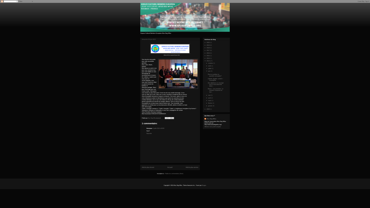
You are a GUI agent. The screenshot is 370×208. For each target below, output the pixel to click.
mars (210, 100)
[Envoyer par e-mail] (166, 118)
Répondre (149, 133)
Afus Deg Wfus (211, 119)
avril (209, 98)
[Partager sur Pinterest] (173, 118)
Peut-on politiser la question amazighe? (215, 75)
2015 (208, 55)
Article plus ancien (192, 167)
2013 (208, 61)
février (210, 103)
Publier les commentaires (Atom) (174, 173)
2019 (208, 45)
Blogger (204, 185)
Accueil (169, 167)
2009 (208, 109)
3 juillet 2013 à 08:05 (158, 128)
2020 (208, 42)
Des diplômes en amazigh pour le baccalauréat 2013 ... (216, 84)
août (209, 66)
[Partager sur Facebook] (171, 118)
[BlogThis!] (168, 118)
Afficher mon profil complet (212, 126)
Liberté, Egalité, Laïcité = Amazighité (215, 79)
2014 (208, 58)
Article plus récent (148, 167)
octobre (210, 63)
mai (209, 95)
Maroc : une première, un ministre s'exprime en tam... (215, 90)
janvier (210, 106)
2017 (208, 50)
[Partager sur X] (169, 118)
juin (209, 71)
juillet (210, 68)
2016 (208, 53)
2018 (208, 48)
